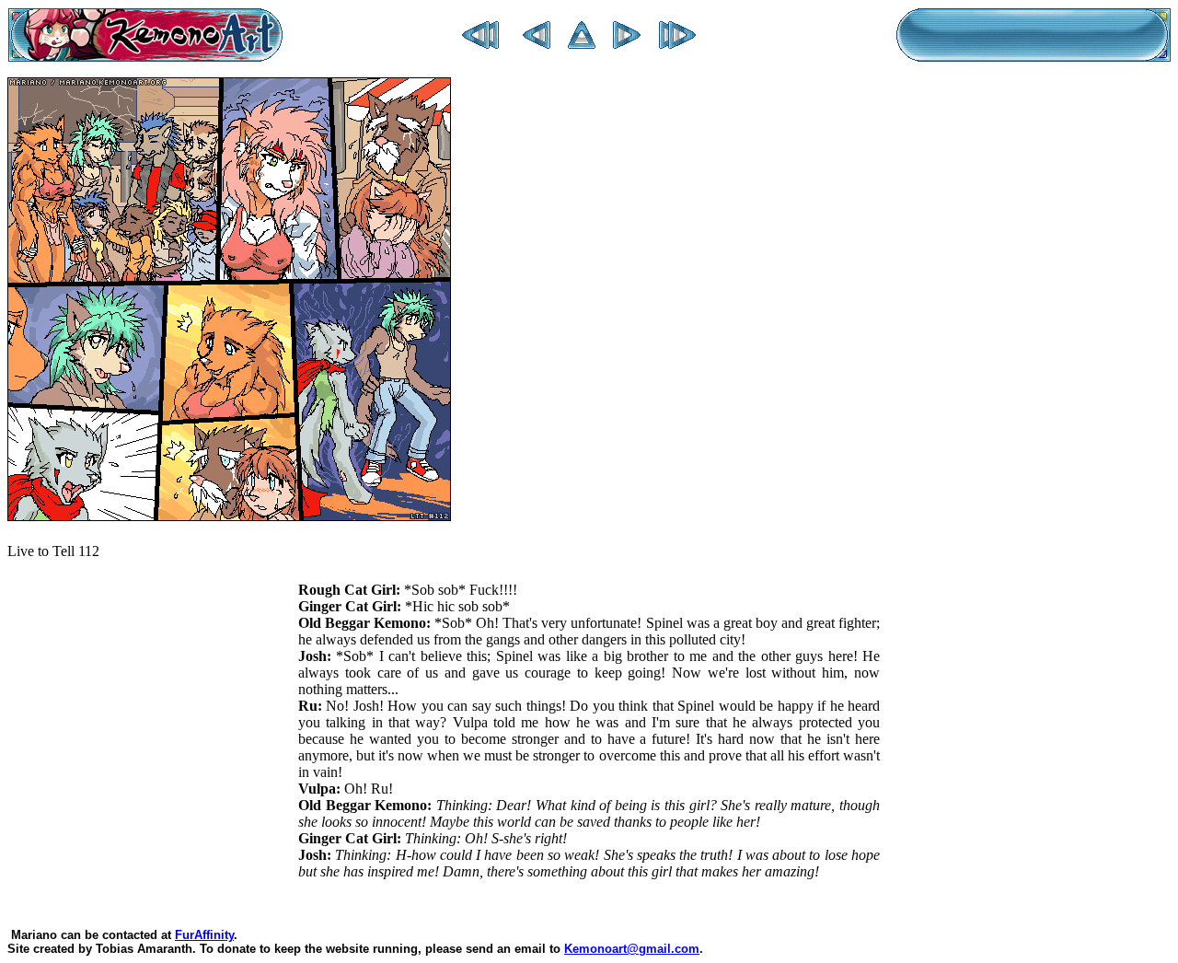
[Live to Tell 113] (627, 44)
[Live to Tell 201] (677, 44)
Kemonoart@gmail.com (631, 949)
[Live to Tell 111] (536, 44)
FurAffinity (204, 935)
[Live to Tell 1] (480, 44)
